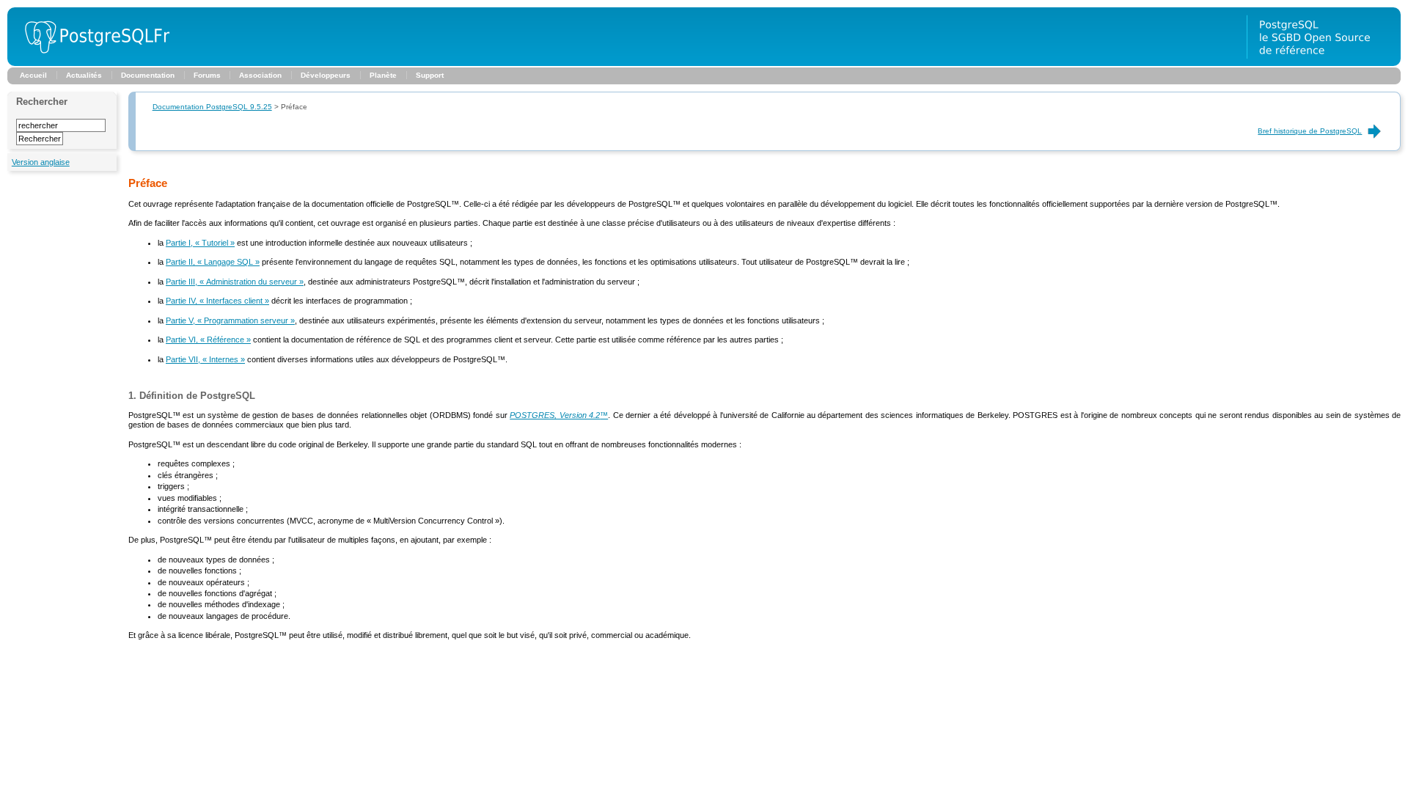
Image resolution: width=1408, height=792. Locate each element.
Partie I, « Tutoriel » (200, 242)
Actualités (84, 75)
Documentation (148, 75)
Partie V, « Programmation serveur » (230, 320)
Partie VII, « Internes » (205, 359)
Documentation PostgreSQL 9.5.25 (212, 107)
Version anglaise (41, 162)
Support (430, 75)
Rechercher (41, 101)
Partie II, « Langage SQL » (213, 261)
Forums (207, 75)
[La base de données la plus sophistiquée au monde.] (1324, 63)
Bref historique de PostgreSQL (1310, 131)
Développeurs (326, 75)
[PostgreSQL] (91, 63)
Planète (383, 75)
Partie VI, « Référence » (208, 339)
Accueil (33, 75)
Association (260, 75)
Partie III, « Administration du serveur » (235, 281)
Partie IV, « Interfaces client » (217, 300)
